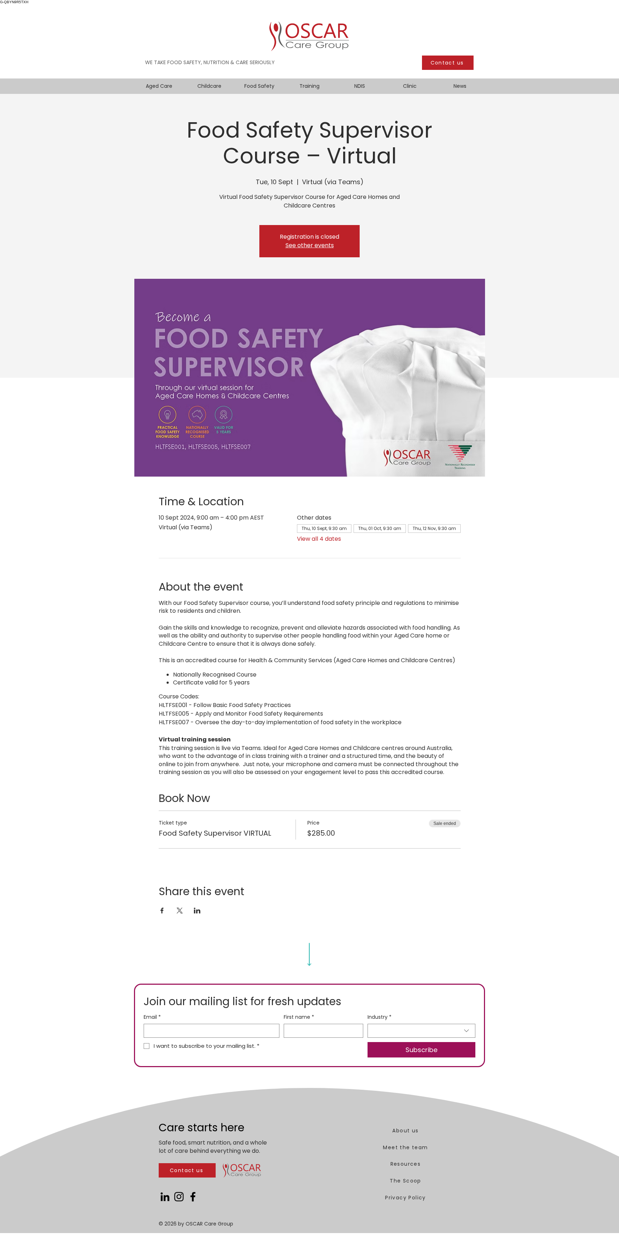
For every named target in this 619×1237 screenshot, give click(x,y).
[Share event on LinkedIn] (197, 910)
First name (299, 1017)
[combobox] (421, 1031)
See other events (309, 245)
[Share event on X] (179, 910)
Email (152, 1017)
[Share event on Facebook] (162, 910)
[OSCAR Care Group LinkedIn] (165, 1196)
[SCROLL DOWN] (309, 952)
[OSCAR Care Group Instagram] (179, 1196)
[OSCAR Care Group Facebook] (193, 1196)
